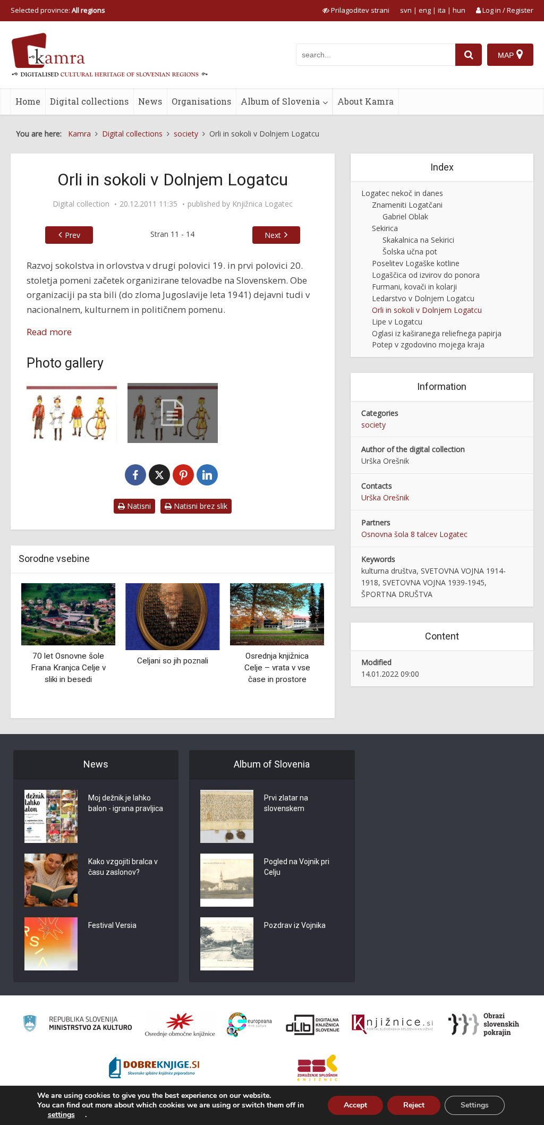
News (150, 101)
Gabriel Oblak (405, 216)
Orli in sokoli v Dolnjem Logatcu (427, 310)
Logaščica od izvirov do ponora (426, 275)
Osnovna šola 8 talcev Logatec (414, 534)
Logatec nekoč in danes (402, 193)
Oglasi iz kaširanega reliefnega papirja (437, 333)
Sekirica (385, 228)
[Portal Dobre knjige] (154, 1067)
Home (27, 101)
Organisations (201, 101)
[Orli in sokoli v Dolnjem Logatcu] (72, 413)
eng (425, 10)
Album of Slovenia (280, 101)
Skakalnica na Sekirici (418, 240)
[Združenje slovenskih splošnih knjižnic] (392, 1024)
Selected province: (58, 10)
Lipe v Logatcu (397, 322)
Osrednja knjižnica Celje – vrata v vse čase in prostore (277, 667)
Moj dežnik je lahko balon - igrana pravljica (125, 803)
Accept (355, 1105)
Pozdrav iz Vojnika (295, 925)
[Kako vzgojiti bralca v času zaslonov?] (51, 880)
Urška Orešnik (385, 497)
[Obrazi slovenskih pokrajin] (483, 1024)
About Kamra (365, 101)
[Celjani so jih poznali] (173, 616)
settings (61, 1115)
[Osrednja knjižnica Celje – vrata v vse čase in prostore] (277, 613)
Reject (413, 1105)
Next (273, 235)
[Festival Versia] (51, 943)
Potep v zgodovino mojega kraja (428, 344)
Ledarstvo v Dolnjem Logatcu (423, 298)
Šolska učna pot (409, 251)
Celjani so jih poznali (172, 661)
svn (406, 10)
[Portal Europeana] (249, 1024)
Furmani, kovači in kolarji (414, 287)
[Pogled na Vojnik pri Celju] (226, 880)
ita (442, 10)
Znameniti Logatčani (407, 205)
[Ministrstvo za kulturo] (77, 1024)
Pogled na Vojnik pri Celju (296, 866)
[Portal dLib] (313, 1024)
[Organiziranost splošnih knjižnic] (180, 1024)
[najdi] (468, 55)
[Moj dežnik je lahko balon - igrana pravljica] (51, 816)
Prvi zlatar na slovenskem (286, 803)
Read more (49, 332)
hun (459, 10)
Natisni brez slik (199, 506)
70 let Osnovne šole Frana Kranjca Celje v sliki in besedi (68, 667)
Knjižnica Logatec (262, 204)
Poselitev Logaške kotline (416, 263)
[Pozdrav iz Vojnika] (226, 943)
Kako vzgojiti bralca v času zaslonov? (123, 866)
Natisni (138, 506)
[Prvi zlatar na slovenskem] (226, 816)
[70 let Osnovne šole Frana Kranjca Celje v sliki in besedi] (68, 613)
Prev (72, 235)
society (373, 425)
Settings (475, 1105)
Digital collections (89, 101)
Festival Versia (112, 925)
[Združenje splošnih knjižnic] (317, 1067)
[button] (297, 646)
